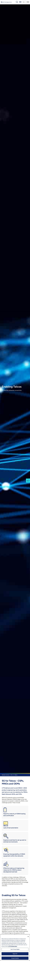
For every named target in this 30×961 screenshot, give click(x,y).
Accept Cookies (15, 958)
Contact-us (28, 480)
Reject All (15, 953)
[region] (15, 947)
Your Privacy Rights (15, 949)
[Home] (6, 2)
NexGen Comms (5, 774)
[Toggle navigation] (28, 2)
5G (11, 774)
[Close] (28, 936)
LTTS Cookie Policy (12, 946)
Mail (20, 2)
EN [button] (23, 2)
